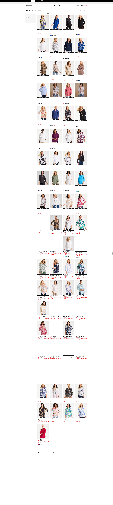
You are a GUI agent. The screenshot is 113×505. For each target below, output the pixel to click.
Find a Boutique (83, 5)
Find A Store (85, 12)
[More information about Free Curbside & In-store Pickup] (45, 12)
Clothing (31, 10)
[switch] (48, 13)
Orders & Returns (78, 5)
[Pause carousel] (112, 3)
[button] (86, 8)
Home (27, 10)
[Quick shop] (55, 35)
